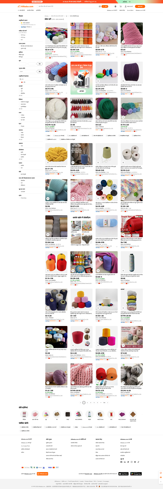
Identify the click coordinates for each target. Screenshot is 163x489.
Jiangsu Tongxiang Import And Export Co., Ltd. (132, 53)
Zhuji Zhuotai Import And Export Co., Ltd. (106, 210)
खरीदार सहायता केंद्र (100, 442)
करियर (22, 452)
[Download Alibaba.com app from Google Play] (136, 473)
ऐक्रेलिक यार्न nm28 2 (51, 139)
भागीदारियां (122, 455)
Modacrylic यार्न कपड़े (59, 135)
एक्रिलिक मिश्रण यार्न (37, 427)
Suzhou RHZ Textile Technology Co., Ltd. (81, 128)
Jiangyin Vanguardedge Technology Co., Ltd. (107, 174)
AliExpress (57, 481)
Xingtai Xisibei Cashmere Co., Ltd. (104, 128)
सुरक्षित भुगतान (49, 442)
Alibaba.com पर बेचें (125, 442)
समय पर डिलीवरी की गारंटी (51, 449)
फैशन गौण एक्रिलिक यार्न (98, 135)
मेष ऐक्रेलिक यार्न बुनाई (124, 135)
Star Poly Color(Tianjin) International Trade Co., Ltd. (132, 129)
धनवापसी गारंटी (49, 446)
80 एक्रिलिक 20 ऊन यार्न (51, 427)
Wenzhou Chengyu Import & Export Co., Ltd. (132, 92)
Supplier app (88, 473)
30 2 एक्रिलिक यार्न (73, 135)
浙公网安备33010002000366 (109, 486)
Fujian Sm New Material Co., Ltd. (104, 281)
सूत (66, 16)
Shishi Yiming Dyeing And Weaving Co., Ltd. (107, 92)
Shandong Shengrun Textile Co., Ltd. (54, 319)
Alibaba (46, 16)
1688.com (64, 481)
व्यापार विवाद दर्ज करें (100, 449)
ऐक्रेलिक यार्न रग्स (137, 135)
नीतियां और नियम (49, 458)
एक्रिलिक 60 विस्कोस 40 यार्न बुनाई (68, 139)
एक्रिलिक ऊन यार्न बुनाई (65, 427)
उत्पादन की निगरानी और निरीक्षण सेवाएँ (54, 455)
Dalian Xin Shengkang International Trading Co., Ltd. (56, 56)
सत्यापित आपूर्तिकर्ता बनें (125, 452)
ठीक (39, 64)
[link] (161, 473)
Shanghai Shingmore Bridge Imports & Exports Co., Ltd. (81, 283)
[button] (100, 6)
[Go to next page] (107, 402)
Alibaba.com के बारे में (26, 439)
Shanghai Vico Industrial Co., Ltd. (53, 210)
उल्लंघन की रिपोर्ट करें (100, 458)
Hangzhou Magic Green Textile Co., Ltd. (55, 129)
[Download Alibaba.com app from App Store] (123, 473)
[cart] (121, 6)
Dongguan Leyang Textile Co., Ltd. (79, 174)
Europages (106, 481)
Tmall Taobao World (73, 481)
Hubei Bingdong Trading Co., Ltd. (53, 282)
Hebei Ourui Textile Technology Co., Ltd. (131, 174)
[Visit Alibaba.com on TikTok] (138, 462)
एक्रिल (48, 135)
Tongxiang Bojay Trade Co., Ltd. (104, 246)
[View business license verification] (97, 486)
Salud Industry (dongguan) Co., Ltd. (130, 246)
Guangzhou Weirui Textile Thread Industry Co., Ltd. (81, 54)
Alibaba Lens (28, 473)
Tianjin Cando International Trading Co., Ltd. (132, 210)
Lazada (81, 481)
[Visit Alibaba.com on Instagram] (132, 462)
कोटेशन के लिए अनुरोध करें (76, 446)
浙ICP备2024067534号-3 (125, 486)
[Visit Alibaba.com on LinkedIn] (125, 462)
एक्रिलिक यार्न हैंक (25, 427)
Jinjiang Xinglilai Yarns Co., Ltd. (129, 282)
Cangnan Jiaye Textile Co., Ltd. (103, 319)
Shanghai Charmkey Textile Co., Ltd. (105, 53)
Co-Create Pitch (25, 446)
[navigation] (31, 209)
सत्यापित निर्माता (74, 442)
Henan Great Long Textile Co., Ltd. (79, 319)
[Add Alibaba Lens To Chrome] (42, 473)
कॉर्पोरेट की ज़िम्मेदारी (25, 449)
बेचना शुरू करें (123, 446)
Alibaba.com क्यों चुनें (26, 442)
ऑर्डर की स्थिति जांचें (124, 449)
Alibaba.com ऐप (98, 473)
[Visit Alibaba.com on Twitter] (128, 462)
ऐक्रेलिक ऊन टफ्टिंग (112, 135)
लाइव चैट (97, 446)
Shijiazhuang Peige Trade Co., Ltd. (54, 92)
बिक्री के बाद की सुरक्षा (50, 452)
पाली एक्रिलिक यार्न (85, 135)
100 (104, 402)
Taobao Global (88, 481)
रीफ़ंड (97, 452)
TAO (95, 481)
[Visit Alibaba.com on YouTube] (135, 462)
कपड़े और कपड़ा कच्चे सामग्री (57, 16)
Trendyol (99, 481)
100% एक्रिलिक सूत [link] (74, 16)
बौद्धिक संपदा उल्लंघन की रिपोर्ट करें (103, 455)
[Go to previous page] (80, 402)
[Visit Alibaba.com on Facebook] (121, 462)
